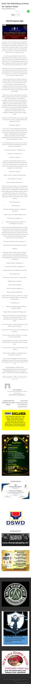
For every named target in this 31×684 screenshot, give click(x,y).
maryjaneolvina (9, 376)
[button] (2, 495)
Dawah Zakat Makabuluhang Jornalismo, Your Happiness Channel (15, 5)
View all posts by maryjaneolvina (17, 394)
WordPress (27, 682)
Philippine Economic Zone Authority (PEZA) (17, 377)
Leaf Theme (18, 682)
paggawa (15, 376)
